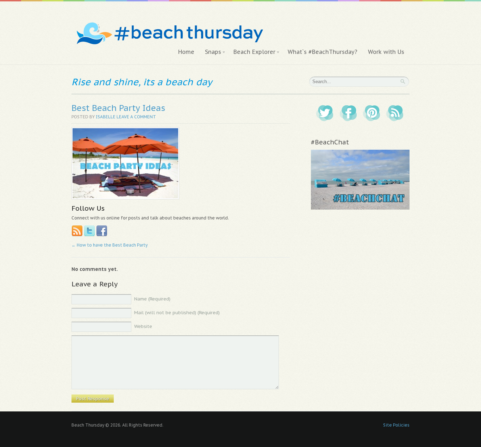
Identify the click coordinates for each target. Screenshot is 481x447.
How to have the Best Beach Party (109, 245)
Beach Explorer (251, 52)
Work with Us (386, 51)
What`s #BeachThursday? (322, 51)
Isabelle (105, 116)
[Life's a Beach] (168, 19)
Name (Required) (152, 299)
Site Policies (396, 425)
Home (186, 51)
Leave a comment (136, 116)
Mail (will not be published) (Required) (177, 313)
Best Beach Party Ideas (118, 108)
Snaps (210, 52)
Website (143, 326)
